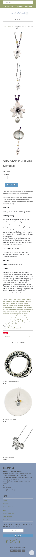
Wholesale (6, 503)
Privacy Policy (7, 520)
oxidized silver (20, 322)
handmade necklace (9, 318)
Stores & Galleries (8, 507)
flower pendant (28, 310)
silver (30, 322)
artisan (11, 299)
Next (30, 337)
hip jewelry (13, 320)
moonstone (6, 322)
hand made (6, 314)
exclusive (27, 306)
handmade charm (8, 316)
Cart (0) (20, 6)
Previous (7, 337)
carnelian (20, 306)
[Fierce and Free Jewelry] (18, 13)
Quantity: (6, 174)
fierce (14, 308)
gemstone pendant (24, 312)
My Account (9, 6)
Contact (5, 500)
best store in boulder (9, 303)
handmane (6, 320)
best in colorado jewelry (9, 301)
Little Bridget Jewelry (23, 320)
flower (12, 310)
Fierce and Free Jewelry (15, 328)
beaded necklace (26, 299)
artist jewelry (17, 299)
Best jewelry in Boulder (23, 301)
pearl (26, 322)
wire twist (14, 324)
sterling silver (7, 324)
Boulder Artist (19, 303)
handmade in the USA (20, 316)
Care (4, 510)
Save (6, 333)
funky (4, 312)
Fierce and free (21, 308)
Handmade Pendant (21, 318)
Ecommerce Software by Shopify (18, 547)
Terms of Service (7, 516)
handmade (25, 314)
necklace (12, 322)
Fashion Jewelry (7, 308)
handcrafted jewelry (15, 314)
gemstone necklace (12, 312)
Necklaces (10, 27)
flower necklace (18, 310)
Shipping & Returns (8, 513)
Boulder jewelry (13, 306)
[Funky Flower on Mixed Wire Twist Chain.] (18, 47)
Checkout (28, 6)
